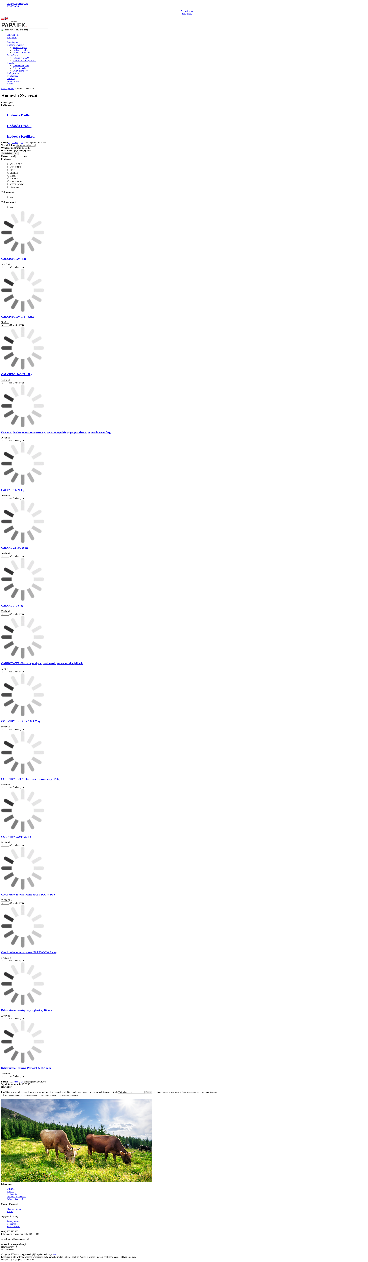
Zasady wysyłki (14, 81)
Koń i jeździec (13, 73)
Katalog (10, 83)
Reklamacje (12, 1224)
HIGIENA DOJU (21, 58)
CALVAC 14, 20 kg (12, 489)
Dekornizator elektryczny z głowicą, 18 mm (26, 1010)
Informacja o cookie (16, 1199)
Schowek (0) (13, 35)
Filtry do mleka (19, 68)
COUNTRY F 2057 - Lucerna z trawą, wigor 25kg (30, 778)
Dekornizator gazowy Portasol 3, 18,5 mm (26, 1067)
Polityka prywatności (16, 1196)
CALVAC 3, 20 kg (12, 605)
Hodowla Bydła (20, 47)
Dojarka (10, 63)
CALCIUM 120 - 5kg (13, 258)
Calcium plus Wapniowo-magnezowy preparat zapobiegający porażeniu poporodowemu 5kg (56, 432)
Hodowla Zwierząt (15, 45)
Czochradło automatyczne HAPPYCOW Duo (28, 894)
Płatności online (14, 1209)
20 (22, 142)
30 (26, 148)
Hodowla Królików (21, 52)
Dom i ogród (13, 42)
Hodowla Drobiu (20, 50)
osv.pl (56, 1254)
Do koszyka (18, 267)
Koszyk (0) (12, 37)
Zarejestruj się (187, 11)
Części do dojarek (21, 65)
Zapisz (148, 1092)
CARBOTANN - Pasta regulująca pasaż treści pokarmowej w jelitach (42, 663)
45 (29, 148)
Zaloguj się (187, 13)
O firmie (11, 78)
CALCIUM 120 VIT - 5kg (16, 374)
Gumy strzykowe (20, 71)
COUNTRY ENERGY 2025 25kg (21, 721)
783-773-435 (13, 6)
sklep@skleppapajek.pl (17, 3)
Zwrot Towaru (13, 1226)
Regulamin (12, 1194)
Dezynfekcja (12, 55)
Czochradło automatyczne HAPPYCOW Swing (29, 952)
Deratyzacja (12, 76)
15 (23, 148)
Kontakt (10, 1191)
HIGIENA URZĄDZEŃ (24, 60)
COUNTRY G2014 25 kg (16, 836)
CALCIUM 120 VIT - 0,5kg (17, 316)
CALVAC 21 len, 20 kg (14, 547)
